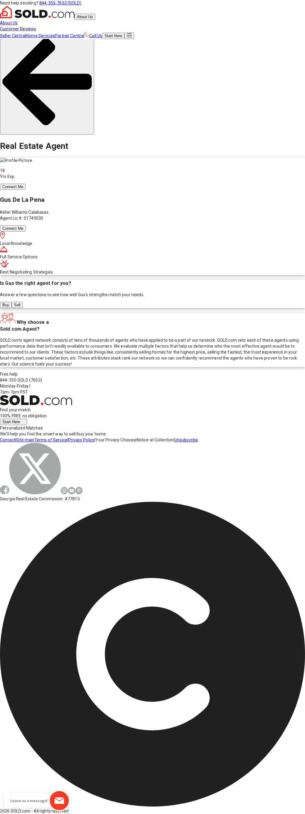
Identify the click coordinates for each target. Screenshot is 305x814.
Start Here (11, 422)
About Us (85, 17)
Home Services (40, 35)
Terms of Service (51, 440)
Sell (17, 305)
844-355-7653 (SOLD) (60, 3)
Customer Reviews (18, 28)
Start (113, 36)
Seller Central (13, 35)
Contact (7, 440)
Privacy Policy (81, 440)
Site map (24, 440)
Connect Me (12, 187)
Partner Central (69, 35)
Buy (5, 305)
